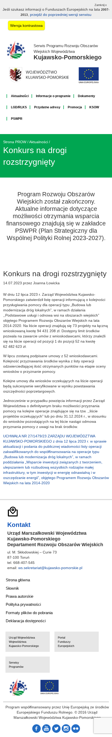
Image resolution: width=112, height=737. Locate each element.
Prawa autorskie (19, 596)
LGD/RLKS (19, 107)
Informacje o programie (53, 96)
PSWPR (16, 119)
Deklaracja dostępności (26, 621)
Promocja (75, 107)
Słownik (12, 588)
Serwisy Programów (16, 664)
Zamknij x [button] (101, 5)
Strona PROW (14, 142)
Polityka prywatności (23, 604)
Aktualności (20, 96)
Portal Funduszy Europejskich (66, 641)
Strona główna (18, 580)
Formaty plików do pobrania (29, 612)
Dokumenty (86, 96)
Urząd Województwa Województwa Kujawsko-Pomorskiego (24, 641)
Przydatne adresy (47, 107)
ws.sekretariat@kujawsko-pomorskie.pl (50, 568)
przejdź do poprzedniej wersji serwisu (60, 14)
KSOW (94, 107)
